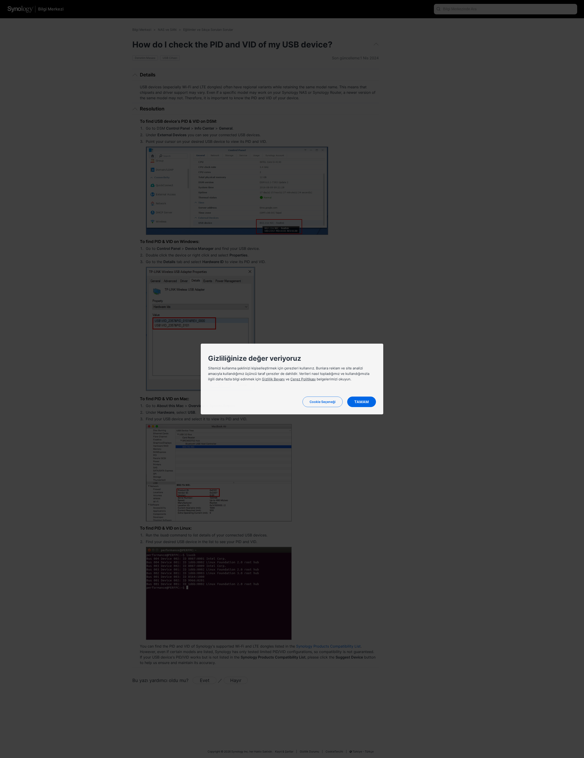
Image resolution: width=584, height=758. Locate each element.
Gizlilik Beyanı (273, 379)
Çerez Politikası (303, 379)
